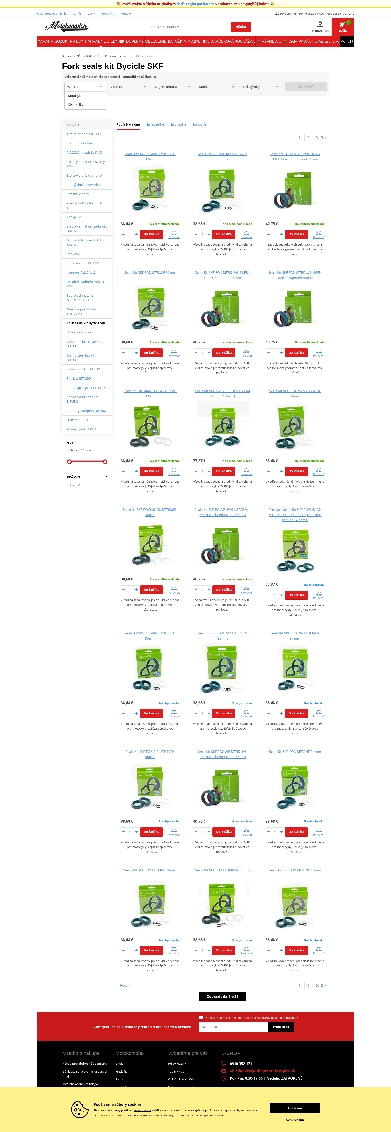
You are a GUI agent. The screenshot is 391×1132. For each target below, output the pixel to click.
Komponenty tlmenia (82, 143)
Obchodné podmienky (52, 14)
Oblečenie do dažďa (181, 1079)
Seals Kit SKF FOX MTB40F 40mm (295, 870)
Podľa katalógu (128, 124)
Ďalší (319, 137)
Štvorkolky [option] (75, 104)
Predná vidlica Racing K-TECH (85, 205)
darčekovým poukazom (195, 4)
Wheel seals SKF (79, 332)
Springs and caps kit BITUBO (82, 399)
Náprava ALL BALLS (81, 272)
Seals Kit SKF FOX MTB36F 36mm (150, 870)
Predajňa (108, 14)
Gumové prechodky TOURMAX (81, 311)
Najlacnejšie (154, 124)
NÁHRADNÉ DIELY (88, 56)
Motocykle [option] (75, 96)
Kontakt (125, 14)
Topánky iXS (176, 1071)
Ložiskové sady (78, 194)
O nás (77, 14)
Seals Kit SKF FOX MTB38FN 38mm (222, 870)
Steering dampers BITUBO (86, 411)
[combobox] (85, 86)
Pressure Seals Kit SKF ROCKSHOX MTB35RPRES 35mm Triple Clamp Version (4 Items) (295, 514)
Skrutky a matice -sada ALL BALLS (87, 228)
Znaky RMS (75, 217)
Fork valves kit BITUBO (83, 369)
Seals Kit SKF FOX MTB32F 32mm (150, 272)
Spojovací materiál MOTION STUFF (81, 297)
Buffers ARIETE (78, 420)
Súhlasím (212, 1018)
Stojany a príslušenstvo (84, 175)
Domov (66, 56)
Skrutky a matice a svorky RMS (86, 164)
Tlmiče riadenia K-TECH (84, 134)
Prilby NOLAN (177, 1064)
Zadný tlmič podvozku (83, 185)
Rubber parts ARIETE (82, 429)
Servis (92, 14)
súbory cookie (142, 1110)
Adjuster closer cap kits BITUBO (84, 343)
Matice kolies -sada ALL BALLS (84, 242)
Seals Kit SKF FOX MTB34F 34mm (295, 751)
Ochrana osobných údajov (80, 1084)
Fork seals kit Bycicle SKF (86, 323)
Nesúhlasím (295, 1120)
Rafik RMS (74, 254)
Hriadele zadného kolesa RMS (85, 283)
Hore (124, 985)
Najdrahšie (177, 124)
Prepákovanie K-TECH (83, 263)
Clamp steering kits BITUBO (81, 357)
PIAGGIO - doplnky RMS (84, 152)
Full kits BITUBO (79, 378)
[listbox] (85, 100)
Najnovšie (199, 124)
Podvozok (111, 56)
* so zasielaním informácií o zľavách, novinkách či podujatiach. (251, 1018)
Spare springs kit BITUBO (86, 387)
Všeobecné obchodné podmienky (85, 1064)
